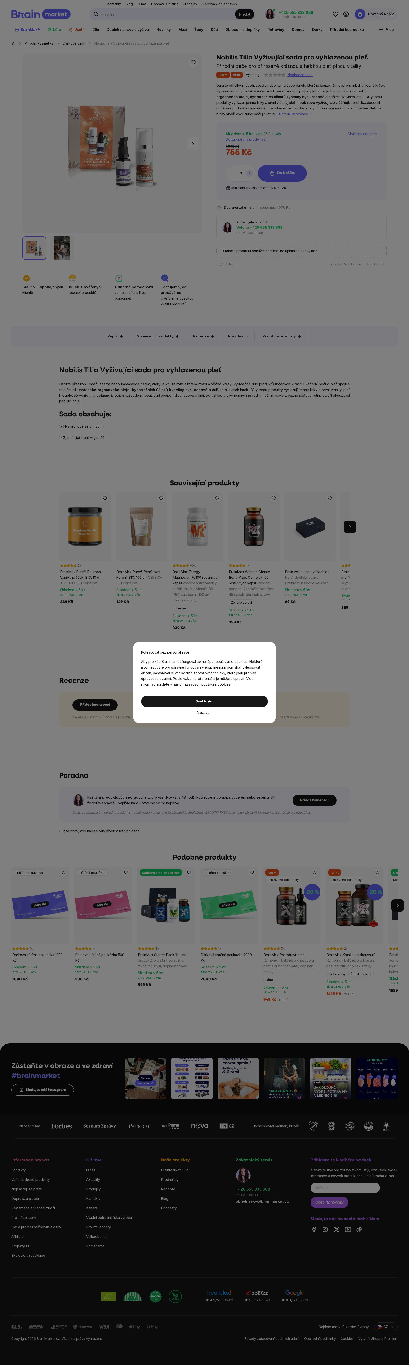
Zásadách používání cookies (207, 684)
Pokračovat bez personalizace (165, 652)
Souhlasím (204, 701)
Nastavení (204, 712)
